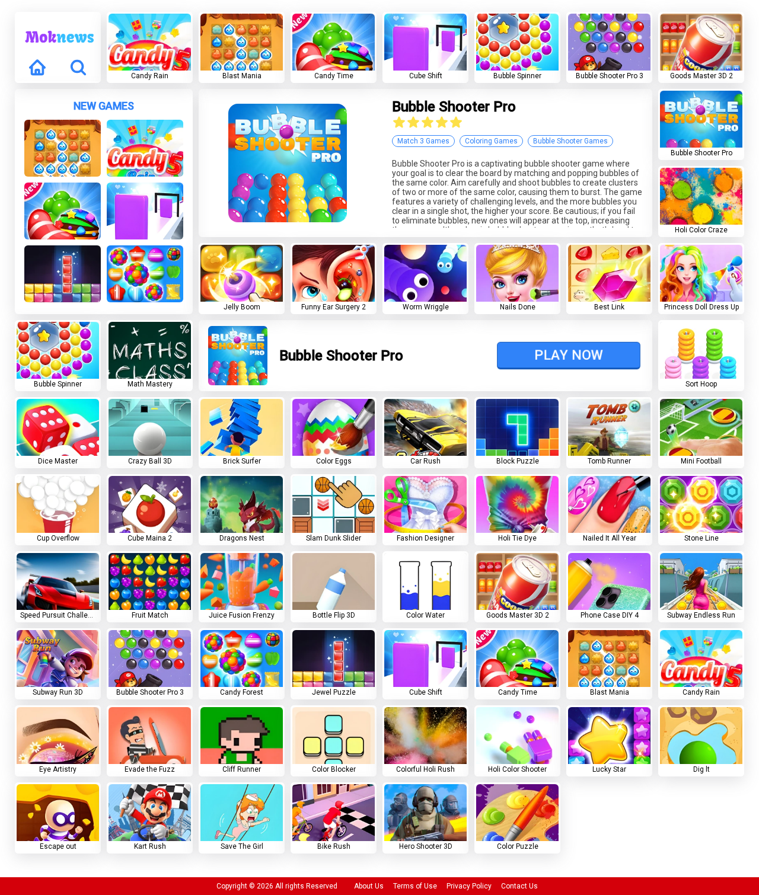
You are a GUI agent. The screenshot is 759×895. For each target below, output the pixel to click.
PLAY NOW (568, 355)
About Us (369, 886)
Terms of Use (415, 886)
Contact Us (519, 886)
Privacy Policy (469, 886)
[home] (37, 68)
